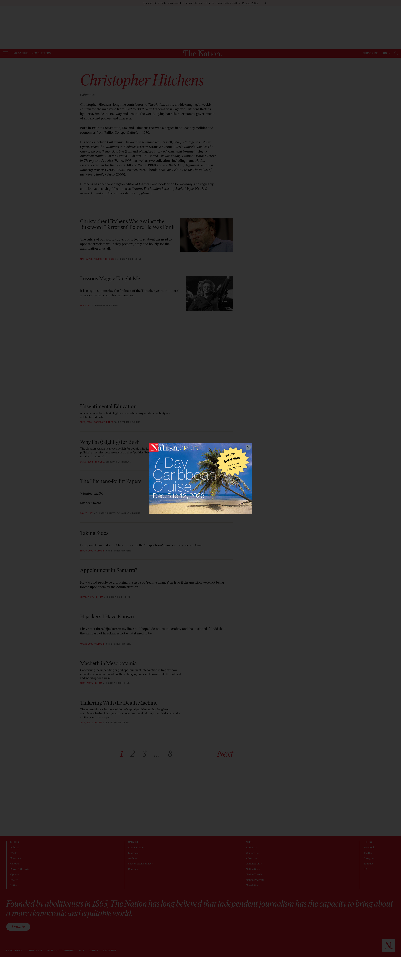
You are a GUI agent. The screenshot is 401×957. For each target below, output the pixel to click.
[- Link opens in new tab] (200, 478)
